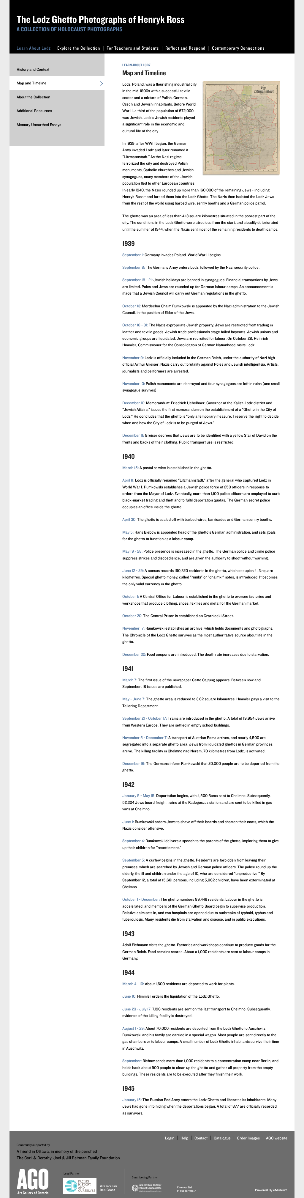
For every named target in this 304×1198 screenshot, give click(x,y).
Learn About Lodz (34, 48)
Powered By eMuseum (271, 1190)
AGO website (276, 1138)
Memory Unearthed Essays (39, 124)
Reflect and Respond (185, 48)
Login (169, 1138)
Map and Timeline (31, 83)
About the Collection (33, 97)
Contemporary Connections (238, 48)
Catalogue (222, 1138)
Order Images (248, 1138)
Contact (201, 1138)
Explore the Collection (78, 48)
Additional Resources (34, 110)
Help (184, 1138)
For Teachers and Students (133, 48)
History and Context (33, 69)
